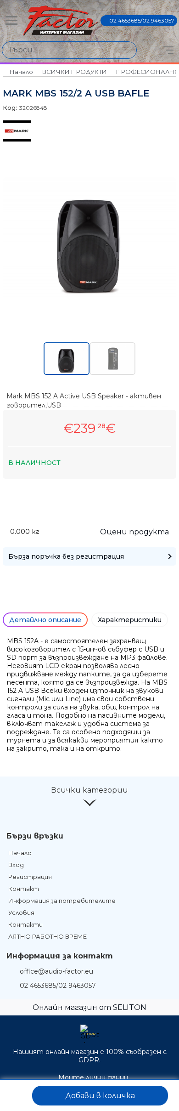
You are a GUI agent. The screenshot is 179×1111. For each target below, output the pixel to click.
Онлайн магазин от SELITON (89, 1007)
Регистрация (30, 876)
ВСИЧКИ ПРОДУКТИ (74, 71)
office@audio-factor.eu (56, 971)
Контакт (23, 888)
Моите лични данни (93, 1077)
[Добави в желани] (16, 1095)
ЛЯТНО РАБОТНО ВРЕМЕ (47, 936)
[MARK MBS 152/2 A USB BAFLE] (89, 296)
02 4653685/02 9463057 (141, 20)
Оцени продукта (134, 531)
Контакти (25, 924)
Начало (21, 71)
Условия (21, 912)
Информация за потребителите (62, 900)
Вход (16, 864)
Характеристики (130, 620)
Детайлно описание (45, 620)
